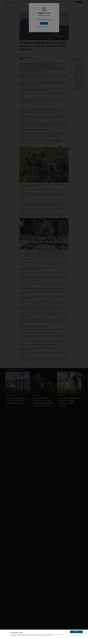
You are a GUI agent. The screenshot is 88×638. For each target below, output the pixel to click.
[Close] (86, 633)
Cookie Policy (49, 635)
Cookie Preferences (76, 635)
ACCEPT (76, 631)
